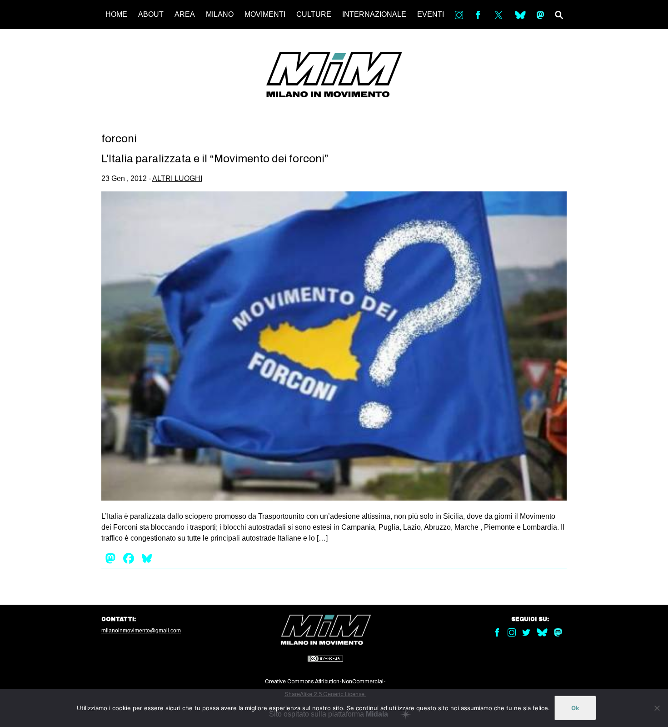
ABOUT (151, 14)
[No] (656, 707)
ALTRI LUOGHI (177, 178)
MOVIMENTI (264, 14)
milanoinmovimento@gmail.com (141, 630)
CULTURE (313, 14)
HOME (116, 14)
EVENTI (430, 14)
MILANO (220, 14)
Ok (575, 708)
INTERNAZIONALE (374, 14)
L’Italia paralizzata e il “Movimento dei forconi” (215, 159)
